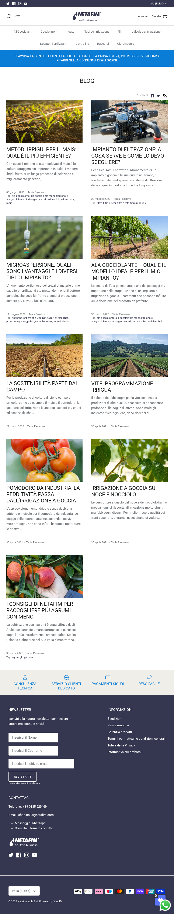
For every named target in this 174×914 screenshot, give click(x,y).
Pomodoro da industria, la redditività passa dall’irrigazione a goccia (43, 494)
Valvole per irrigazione (146, 31)
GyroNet (52, 317)
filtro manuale (138, 203)
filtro (99, 203)
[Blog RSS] (165, 95)
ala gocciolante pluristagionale (24, 199)
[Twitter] (8, 3)
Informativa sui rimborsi (125, 752)
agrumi (16, 657)
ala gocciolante (20, 195)
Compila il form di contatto (34, 828)
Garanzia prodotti (120, 732)
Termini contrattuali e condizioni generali (137, 739)
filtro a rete (123, 203)
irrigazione (49, 199)
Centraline (82, 43)
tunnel (57, 321)
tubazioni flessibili (151, 321)
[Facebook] (13, 3)
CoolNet (41, 317)
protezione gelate (16, 321)
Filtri (120, 31)
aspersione (29, 317)
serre (38, 321)
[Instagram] (19, 3)
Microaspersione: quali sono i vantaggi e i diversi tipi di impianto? (41, 271)
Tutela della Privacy (121, 745)
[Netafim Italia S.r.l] (87, 16)
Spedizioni (115, 719)
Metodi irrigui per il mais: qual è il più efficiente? (41, 152)
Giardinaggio (125, 43)
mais (9, 203)
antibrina (17, 317)
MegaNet (63, 317)
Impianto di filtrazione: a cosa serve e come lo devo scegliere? (127, 155)
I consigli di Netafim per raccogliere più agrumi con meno (39, 610)
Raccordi (103, 43)
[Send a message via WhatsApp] (165, 905)
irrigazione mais (65, 199)
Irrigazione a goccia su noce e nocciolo (123, 491)
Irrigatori (70, 31)
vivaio (65, 321)
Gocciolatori (48, 31)
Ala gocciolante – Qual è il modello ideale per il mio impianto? (128, 271)
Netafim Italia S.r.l (28, 901)
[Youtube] (25, 3)
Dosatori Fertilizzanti (53, 43)
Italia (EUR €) (156, 3)
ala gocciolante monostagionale (49, 195)
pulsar (30, 321)
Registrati (22, 776)
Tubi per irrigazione (96, 31)
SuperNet (47, 321)
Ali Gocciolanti (23, 31)
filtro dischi (109, 203)
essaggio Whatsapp (31, 823)
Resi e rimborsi (118, 725)
